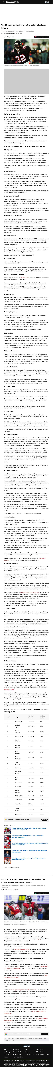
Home (5, 867)
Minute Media (10, 1060)
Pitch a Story (28, 1052)
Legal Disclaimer (29, 1054)
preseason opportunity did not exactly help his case (23, 989)
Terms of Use (7, 1054)
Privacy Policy (40, 1052)
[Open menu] (3, 2)
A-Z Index (6, 1057)
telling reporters (40, 939)
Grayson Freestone (8, 33)
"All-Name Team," (25, 277)
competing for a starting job (21, 949)
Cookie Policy (17, 1054)
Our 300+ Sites (40, 1049)
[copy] (13, 37)
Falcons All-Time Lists (14, 867)
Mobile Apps (7, 1052)
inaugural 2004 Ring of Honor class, (29, 592)
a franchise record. (9, 689)
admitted (13, 997)
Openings (16, 1049)
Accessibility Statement (42, 1054)
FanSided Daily (17, 1052)
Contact (27, 1049)
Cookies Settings (18, 1057)
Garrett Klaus (7, 890)
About (5, 1049)
